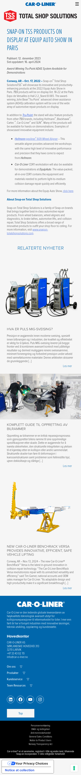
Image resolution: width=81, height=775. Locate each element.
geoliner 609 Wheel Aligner (36, 139)
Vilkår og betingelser (40, 729)
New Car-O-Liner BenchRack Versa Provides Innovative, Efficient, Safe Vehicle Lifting (39, 550)
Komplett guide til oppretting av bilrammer (37, 426)
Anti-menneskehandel (41, 732)
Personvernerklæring (40, 725)
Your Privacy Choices (31, 763)
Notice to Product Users (40, 740)
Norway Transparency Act (40, 744)
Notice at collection (19, 770)
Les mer (67, 366)
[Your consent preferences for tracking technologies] (74, 768)
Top (20, 713)
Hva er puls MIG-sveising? (30, 329)
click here (68, 191)
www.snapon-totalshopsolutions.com (27, 231)
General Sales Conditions (40, 736)
